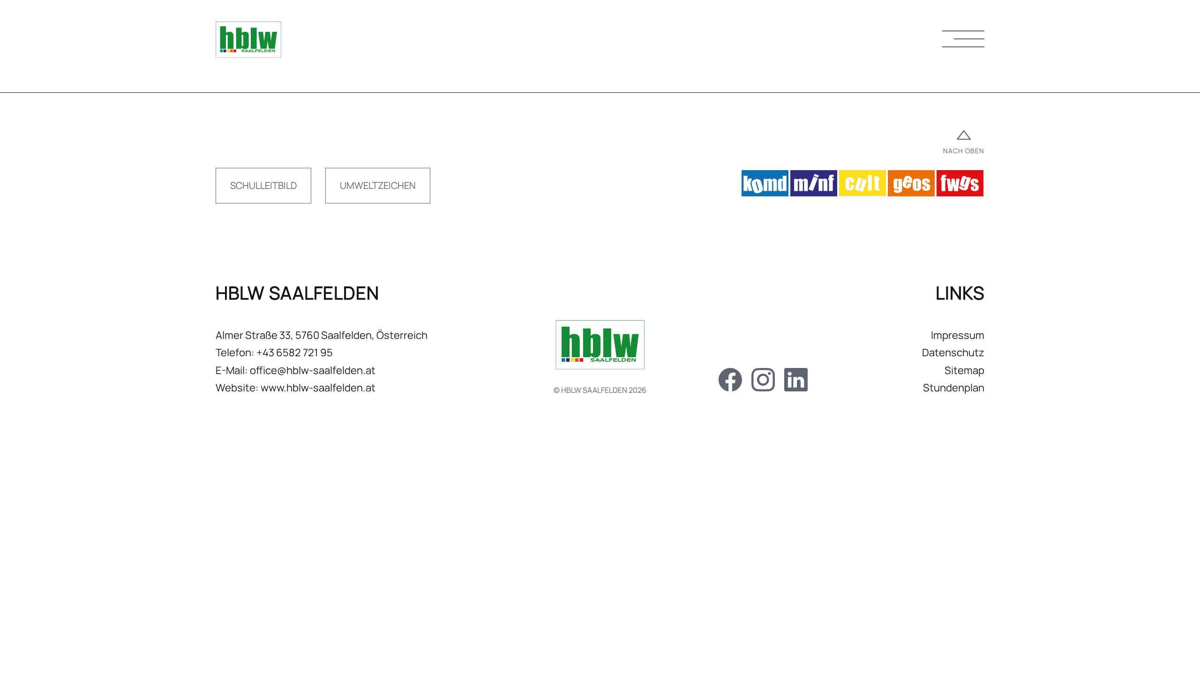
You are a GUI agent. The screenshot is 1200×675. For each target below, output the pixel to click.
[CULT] (862, 186)
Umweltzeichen (378, 185)
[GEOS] (911, 186)
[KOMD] (765, 186)
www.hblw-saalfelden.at (318, 388)
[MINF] (813, 186)
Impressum (957, 335)
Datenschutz (953, 352)
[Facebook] (730, 382)
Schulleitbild (263, 185)
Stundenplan (953, 388)
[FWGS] (960, 186)
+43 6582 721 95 (294, 352)
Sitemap (964, 370)
